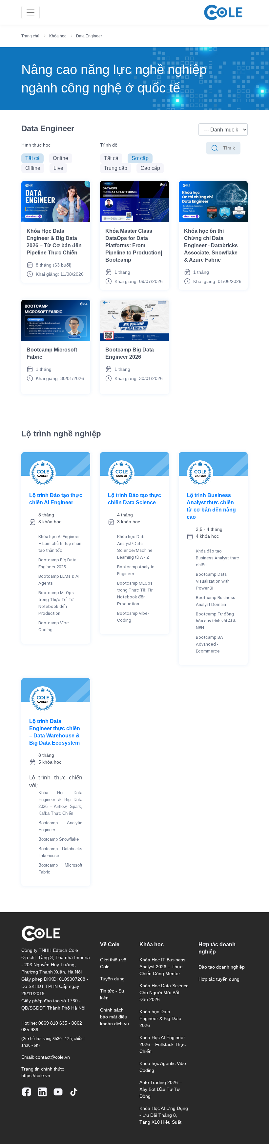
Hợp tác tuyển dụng (218, 979)
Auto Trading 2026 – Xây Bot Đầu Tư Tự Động (160, 1089)
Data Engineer (89, 36)
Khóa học (57, 36)
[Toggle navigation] (30, 12)
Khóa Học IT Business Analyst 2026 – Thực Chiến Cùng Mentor (162, 966)
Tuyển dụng (112, 978)
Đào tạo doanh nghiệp (221, 967)
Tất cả (32, 158)
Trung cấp (115, 168)
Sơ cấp (140, 158)
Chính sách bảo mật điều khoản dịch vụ (114, 1016)
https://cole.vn (35, 1075)
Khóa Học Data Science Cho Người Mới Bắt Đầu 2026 (164, 992)
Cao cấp (150, 168)
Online (60, 158)
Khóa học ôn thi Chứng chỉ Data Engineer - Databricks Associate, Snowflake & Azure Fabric (211, 245)
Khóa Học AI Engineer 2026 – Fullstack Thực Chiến (162, 1044)
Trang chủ (30, 36)
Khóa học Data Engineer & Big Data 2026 (160, 1018)
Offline (32, 168)
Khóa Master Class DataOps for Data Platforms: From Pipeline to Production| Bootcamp (133, 245)
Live (58, 168)
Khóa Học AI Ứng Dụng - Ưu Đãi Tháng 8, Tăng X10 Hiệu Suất (163, 1115)
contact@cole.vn (52, 1057)
